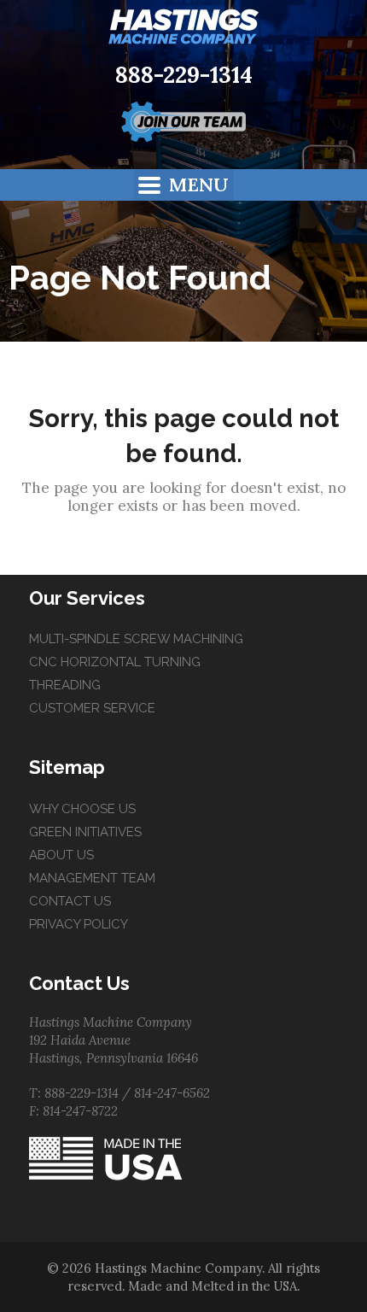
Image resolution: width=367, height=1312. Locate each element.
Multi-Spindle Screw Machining (136, 639)
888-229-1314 (184, 75)
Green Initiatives (85, 832)
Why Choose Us (82, 809)
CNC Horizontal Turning (115, 662)
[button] (184, 185)
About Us (61, 855)
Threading (65, 685)
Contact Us (70, 901)
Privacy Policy (78, 924)
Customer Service (92, 708)
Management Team (92, 878)
